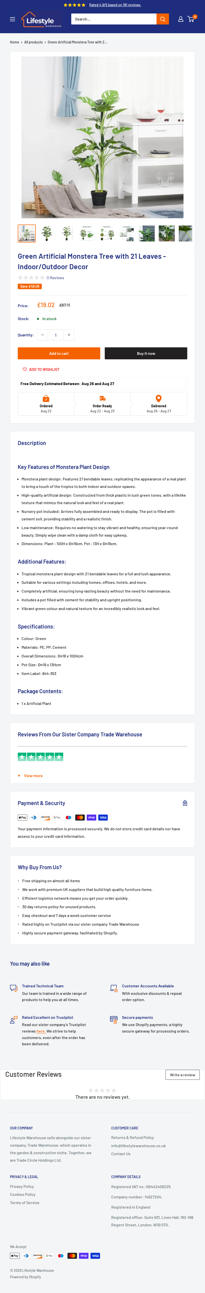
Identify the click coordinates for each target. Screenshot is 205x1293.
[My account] (180, 19)
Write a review (182, 1074)
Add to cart (59, 353)
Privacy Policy (22, 1186)
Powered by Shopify (25, 1277)
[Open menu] (12, 19)
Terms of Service (25, 1202)
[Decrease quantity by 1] (42, 335)
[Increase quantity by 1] (69, 335)
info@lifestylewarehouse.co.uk (138, 1145)
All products (33, 42)
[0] (191, 19)
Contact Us (120, 1153)
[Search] (162, 18)
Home (14, 42)
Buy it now (146, 353)
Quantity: (26, 334)
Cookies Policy (23, 1194)
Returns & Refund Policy (132, 1137)
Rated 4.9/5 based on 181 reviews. (115, 5)
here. (41, 1031)
